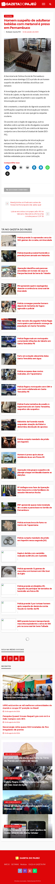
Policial (8, 16)
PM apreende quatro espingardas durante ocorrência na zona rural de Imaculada (33, 288)
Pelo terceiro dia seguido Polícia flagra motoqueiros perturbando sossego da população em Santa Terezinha (34, 323)
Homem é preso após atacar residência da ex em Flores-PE (31, 456)
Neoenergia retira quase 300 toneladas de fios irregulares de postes (26, 728)
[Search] (50, 4)
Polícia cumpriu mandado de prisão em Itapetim (33, 440)
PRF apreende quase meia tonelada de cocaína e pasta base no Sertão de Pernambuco (34, 507)
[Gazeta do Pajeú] (18, 4)
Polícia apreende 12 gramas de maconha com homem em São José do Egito (33, 571)
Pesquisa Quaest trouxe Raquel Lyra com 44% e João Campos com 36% (26, 717)
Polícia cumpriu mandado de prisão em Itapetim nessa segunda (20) (33, 539)
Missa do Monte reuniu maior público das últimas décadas (26, 807)
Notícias (23, 864)
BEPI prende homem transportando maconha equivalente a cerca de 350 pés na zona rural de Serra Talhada (34, 623)
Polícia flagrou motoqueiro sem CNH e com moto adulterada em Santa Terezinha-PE (34, 389)
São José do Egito (12, 754)
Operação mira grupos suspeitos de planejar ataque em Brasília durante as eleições (34, 472)
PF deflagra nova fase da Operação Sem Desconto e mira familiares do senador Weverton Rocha (33, 490)
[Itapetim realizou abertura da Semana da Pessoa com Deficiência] (27, 687)
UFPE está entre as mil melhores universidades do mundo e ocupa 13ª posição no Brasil (27, 706)
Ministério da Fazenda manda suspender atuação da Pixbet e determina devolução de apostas (32, 424)
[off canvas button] (43, 4)
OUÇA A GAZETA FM (36, 864)
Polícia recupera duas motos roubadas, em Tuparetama (30, 372)
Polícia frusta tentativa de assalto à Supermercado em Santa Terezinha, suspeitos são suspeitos (33, 406)
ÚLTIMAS (15, 864)
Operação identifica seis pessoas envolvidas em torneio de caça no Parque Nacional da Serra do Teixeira (33, 270)
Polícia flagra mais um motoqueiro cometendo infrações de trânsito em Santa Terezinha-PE (34, 341)
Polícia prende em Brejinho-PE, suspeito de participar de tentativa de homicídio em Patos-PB (34, 588)
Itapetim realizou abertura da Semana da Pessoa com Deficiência (24, 696)
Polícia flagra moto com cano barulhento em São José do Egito (26, 783)
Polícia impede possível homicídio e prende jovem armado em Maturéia (33, 254)
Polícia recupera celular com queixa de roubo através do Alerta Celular (25, 831)
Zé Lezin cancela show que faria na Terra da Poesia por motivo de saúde (26, 759)
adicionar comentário (18, 190)
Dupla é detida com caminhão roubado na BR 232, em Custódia (32, 554)
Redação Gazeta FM (13, 32)
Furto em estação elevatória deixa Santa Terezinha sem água (32, 357)
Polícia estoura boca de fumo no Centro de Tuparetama (32, 523)
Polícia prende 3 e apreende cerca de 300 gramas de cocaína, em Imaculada (34, 239)
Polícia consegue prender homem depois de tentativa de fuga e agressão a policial (32, 306)
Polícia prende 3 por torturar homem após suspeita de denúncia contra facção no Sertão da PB (33, 606)
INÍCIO (7, 864)
